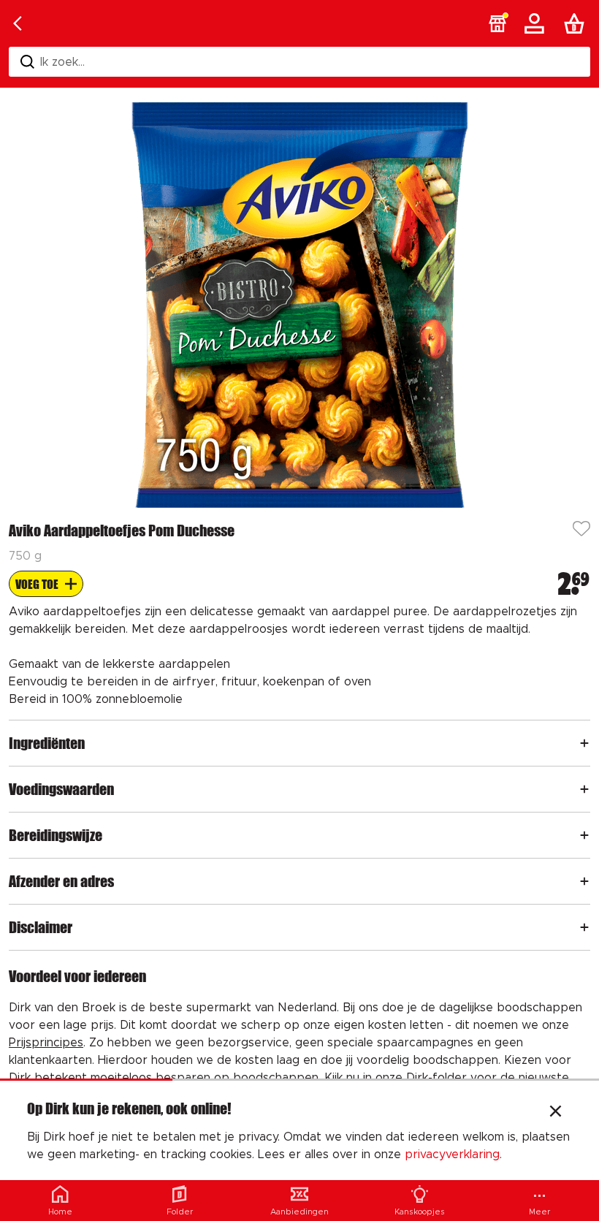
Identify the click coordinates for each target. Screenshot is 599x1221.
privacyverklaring (452, 1154)
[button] (497, 23)
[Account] (537, 23)
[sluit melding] (555, 1113)
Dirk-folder (436, 1078)
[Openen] (584, 743)
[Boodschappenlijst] (577, 23)
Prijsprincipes (46, 1043)
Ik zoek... (62, 62)
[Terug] (17, 23)
